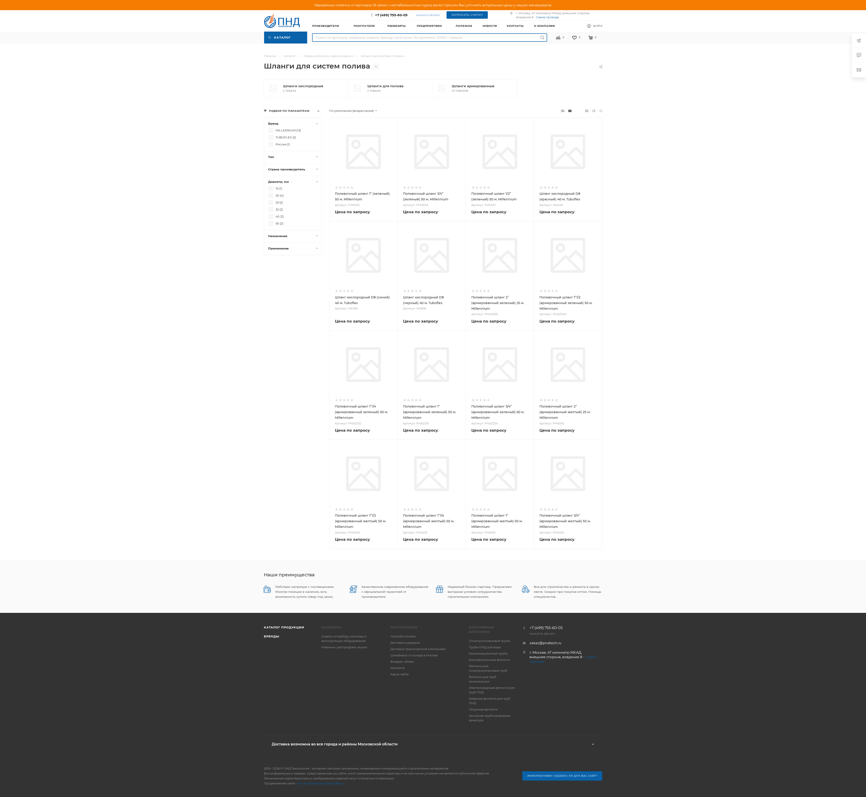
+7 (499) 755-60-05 (391, 15)
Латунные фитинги (483, 709)
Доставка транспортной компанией (417, 649)
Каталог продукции (284, 627)
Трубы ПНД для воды (485, 647)
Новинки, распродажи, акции (344, 647)
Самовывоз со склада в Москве (414, 655)
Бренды (271, 636)
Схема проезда (547, 17)
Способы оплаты (403, 636)
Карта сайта (399, 674)
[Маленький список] (563, 111)
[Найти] (542, 37)
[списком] (594, 111)
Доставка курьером (405, 642)
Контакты (397, 668)
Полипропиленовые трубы (489, 641)
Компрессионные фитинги (489, 660)
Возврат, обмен (402, 661)
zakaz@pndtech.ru (545, 643)
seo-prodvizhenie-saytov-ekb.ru (321, 783)
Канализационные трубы (488, 653)
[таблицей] (601, 111)
